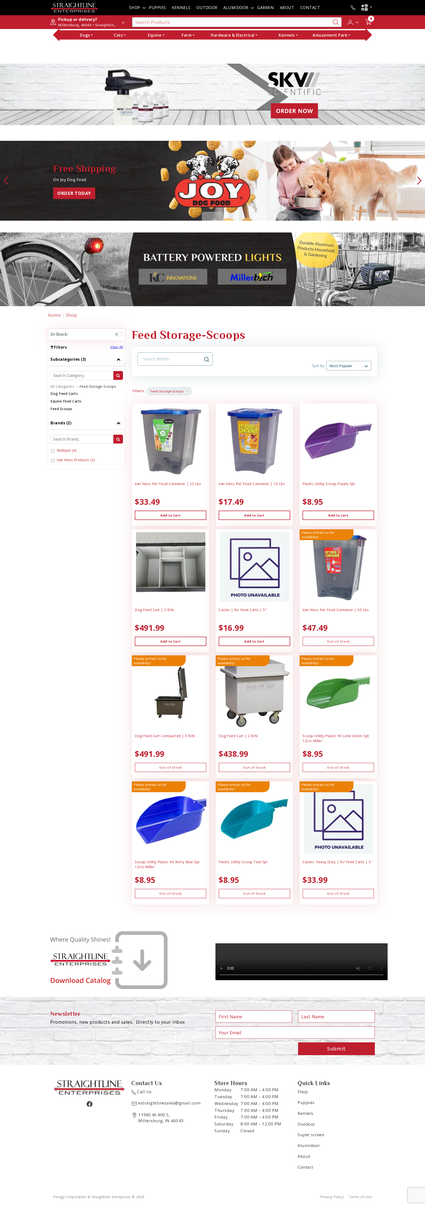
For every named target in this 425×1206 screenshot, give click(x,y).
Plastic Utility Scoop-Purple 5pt (329, 483)
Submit (336, 1048)
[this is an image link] (89, 1087)
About (287, 7)
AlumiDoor (235, 7)
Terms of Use (360, 1196)
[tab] (86, 384)
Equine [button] (154, 35)
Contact (310, 7)
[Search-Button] (336, 22)
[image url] (74, 7)
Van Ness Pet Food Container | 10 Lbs (252, 483)
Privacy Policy (332, 1196)
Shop (134, 7)
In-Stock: (59, 334)
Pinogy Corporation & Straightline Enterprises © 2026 (98, 1196)
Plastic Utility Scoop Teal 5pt (243, 862)
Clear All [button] (116, 347)
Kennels (181, 7)
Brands (60, 423)
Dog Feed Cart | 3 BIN (154, 609)
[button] (353, 22)
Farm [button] (187, 35)
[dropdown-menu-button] (144, 8)
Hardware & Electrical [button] (233, 35)
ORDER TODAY (74, 193)
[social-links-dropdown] (366, 8)
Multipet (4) (66, 450)
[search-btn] (118, 375)
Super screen (311, 1134)
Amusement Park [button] (330, 35)
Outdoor (207, 7)
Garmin (265, 7)
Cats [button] (118, 35)
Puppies (157, 7)
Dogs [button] (85, 35)
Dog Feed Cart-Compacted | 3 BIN (165, 735)
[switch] (119, 334)
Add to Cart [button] (170, 515)
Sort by (318, 365)
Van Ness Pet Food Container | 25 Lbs (168, 483)
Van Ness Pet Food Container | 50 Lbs (336, 609)
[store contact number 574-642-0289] (353, 7)
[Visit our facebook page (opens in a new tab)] (89, 1104)
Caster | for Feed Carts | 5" (243, 609)
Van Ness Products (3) (76, 460)
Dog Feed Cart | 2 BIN (238, 735)
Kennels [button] (287, 35)
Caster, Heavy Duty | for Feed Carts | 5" (337, 862)
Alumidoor (309, 1145)
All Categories (62, 386)
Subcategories (68, 359)
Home (54, 315)
